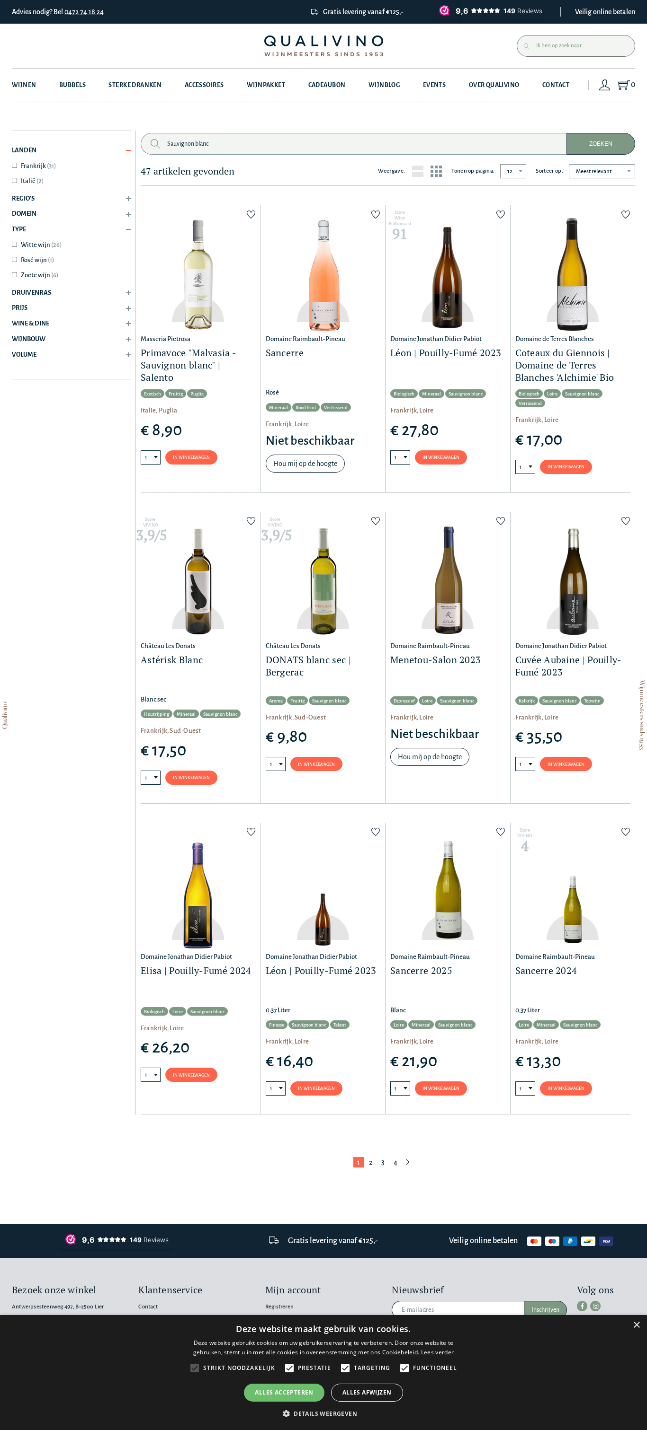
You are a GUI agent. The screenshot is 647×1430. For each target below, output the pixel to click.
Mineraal (278, 407)
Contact (555, 85)
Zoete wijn (39, 275)
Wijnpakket (266, 85)
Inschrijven (545, 1310)
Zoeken (600, 143)
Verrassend (530, 403)
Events (434, 85)
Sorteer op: (549, 171)
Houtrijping (156, 714)
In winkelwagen (191, 457)
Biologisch (404, 393)
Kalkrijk (527, 700)
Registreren (279, 1307)
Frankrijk (38, 165)
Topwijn (592, 700)
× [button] (636, 1325)
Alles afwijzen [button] (367, 1392)
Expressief (404, 700)
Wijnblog (384, 85)
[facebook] (582, 1306)
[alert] (323, 1372)
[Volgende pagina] (408, 1162)
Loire (552, 393)
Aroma (276, 700)
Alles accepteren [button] (284, 1392)
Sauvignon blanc (466, 393)
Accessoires (204, 85)
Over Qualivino (494, 85)
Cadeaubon (327, 85)
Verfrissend (336, 407)
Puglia (197, 393)
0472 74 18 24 (84, 12)
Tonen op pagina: (472, 171)
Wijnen (24, 85)
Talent (339, 1024)
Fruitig (176, 393)
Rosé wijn (37, 259)
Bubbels (72, 85)
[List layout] (417, 171)
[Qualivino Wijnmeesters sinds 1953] (323, 46)
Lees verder (437, 1352)
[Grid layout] (436, 171)
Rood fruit (306, 407)
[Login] (605, 85)
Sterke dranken (135, 85)
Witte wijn (41, 244)
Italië (32, 180)
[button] (323, 1414)
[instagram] (595, 1306)
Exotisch (152, 393)
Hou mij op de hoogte (305, 463)
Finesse (276, 1024)
